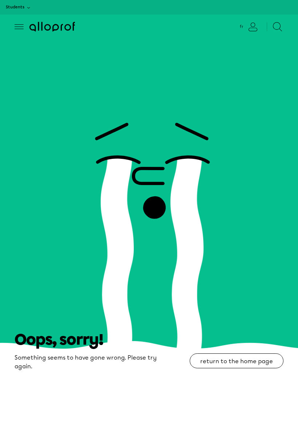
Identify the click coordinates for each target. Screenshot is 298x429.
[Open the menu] (19, 26)
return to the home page (236, 361)
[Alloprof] (52, 26)
